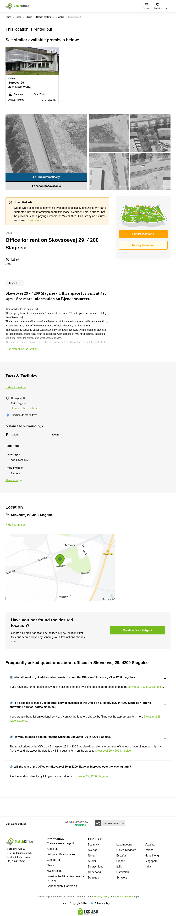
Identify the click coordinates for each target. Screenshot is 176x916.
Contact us (53, 859)
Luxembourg (124, 844)
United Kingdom (126, 850)
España (121, 855)
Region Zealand (43, 17)
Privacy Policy (101, 896)
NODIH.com (54, 870)
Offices (29, 17)
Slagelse (60, 17)
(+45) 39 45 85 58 (15, 861)
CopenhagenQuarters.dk (62, 886)
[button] (47, 51)
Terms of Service (124, 896)
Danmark (93, 844)
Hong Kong (152, 855)
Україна (150, 844)
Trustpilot (10, 806)
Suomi (92, 861)
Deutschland (95, 866)
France (120, 861)
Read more (34, 220)
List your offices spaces (61, 854)
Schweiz (121, 877)
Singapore (151, 861)
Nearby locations (143, 245)
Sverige (92, 850)
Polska (149, 850)
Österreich (122, 872)
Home (8, 17)
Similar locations (143, 234)
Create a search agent (60, 843)
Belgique (93, 877)
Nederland (94, 872)
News (50, 865)
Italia (119, 866)
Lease (18, 17)
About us (52, 848)
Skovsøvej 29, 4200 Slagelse (145, 686)
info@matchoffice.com (18, 857)
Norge (92, 855)
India (148, 866)
